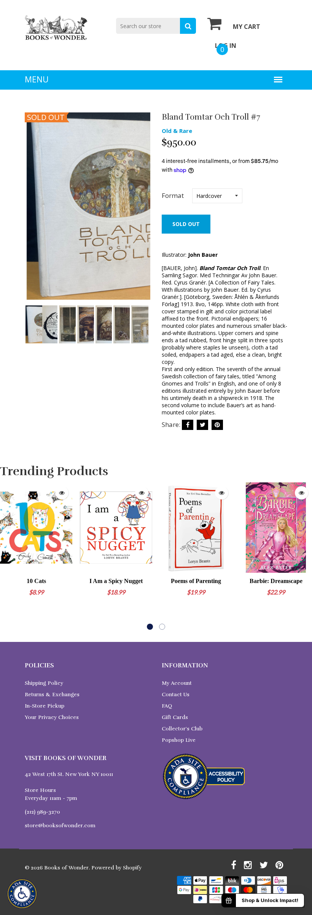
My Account (177, 683)
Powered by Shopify (116, 867)
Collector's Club (182, 728)
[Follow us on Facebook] (187, 425)
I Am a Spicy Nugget (116, 581)
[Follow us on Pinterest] (217, 425)
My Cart (246, 26)
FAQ (167, 706)
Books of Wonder (66, 867)
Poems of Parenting (196, 581)
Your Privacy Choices (52, 717)
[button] (150, 627)
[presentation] (32, 212)
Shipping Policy (44, 683)
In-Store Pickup (44, 706)
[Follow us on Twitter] (202, 425)
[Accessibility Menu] (22, 893)
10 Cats (36, 581)
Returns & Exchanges (52, 694)
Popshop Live (179, 740)
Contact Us (175, 694)
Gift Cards (175, 717)
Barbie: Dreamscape (276, 581)
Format (173, 195)
